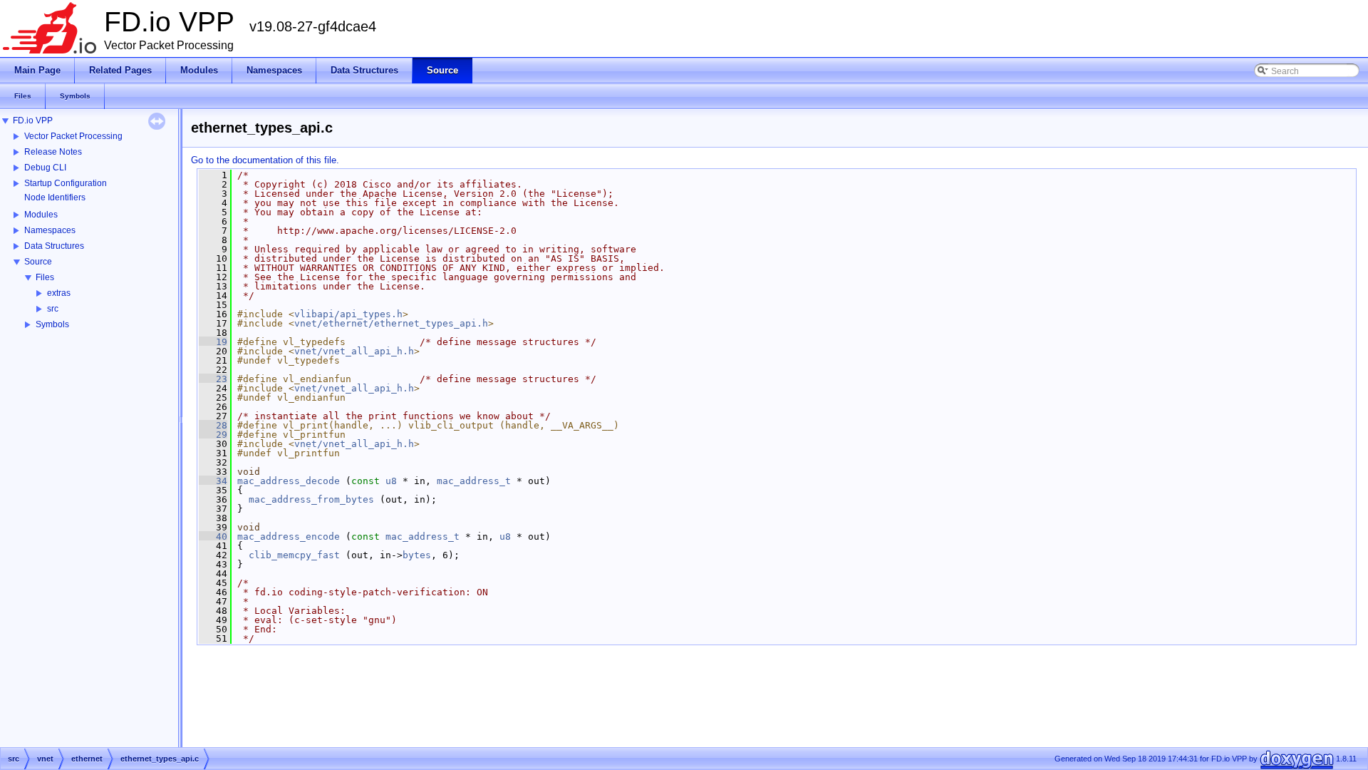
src (52, 309)
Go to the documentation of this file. (265, 160)
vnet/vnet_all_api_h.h (354, 351)
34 (213, 481)
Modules (41, 215)
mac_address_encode (288, 536)
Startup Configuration (65, 183)
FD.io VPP (33, 120)
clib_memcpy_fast (294, 555)
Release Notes (53, 152)
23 (213, 379)
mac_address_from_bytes (311, 499)
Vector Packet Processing (73, 136)
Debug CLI (45, 168)
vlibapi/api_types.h (348, 314)
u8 (391, 481)
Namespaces (50, 230)
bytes (417, 555)
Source (38, 262)
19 (213, 342)
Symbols (52, 324)
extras (59, 293)
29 (213, 434)
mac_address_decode (288, 481)
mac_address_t (474, 481)
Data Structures (54, 246)
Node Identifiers (55, 197)
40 (213, 536)
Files (45, 277)
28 (213, 425)
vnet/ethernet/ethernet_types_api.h (391, 323)
